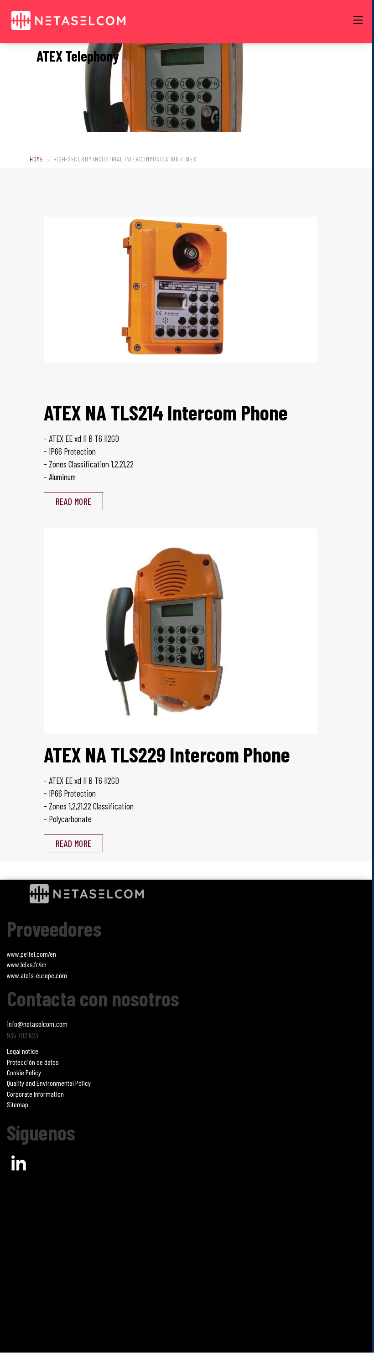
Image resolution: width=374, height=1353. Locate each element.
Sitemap (17, 1104)
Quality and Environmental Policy (49, 1082)
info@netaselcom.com (37, 1023)
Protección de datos (33, 1062)
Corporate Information (35, 1093)
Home (36, 159)
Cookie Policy (24, 1072)
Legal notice (22, 1051)
